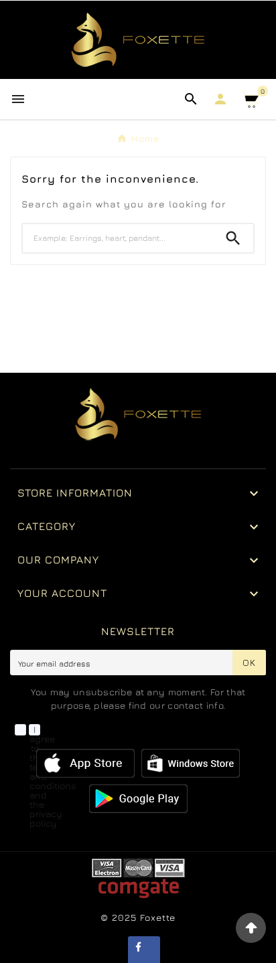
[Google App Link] (190, 762)
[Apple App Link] (85, 762)
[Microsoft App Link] (138, 797)
